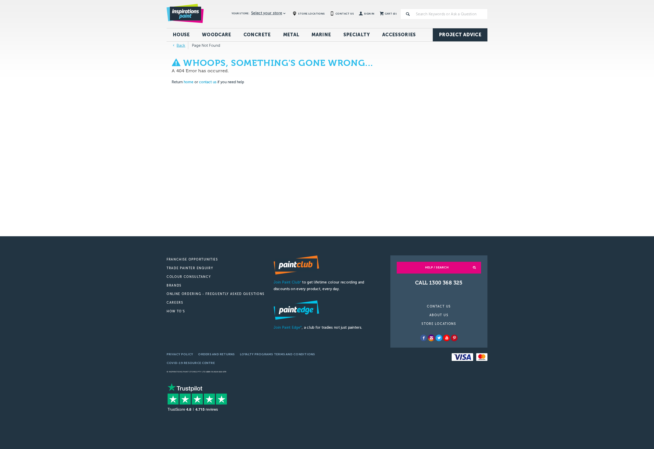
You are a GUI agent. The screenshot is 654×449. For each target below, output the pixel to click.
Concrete (257, 35)
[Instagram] (431, 338)
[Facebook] (423, 338)
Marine (321, 35)
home (188, 82)
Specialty (356, 35)
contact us (207, 82)
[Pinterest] (454, 338)
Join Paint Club (287, 282)
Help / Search (437, 267)
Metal (291, 35)
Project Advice (460, 35)
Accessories (399, 35)
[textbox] (450, 14)
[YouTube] (446, 338)
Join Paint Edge (288, 327)
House (181, 35)
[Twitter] (439, 338)
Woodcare (216, 35)
